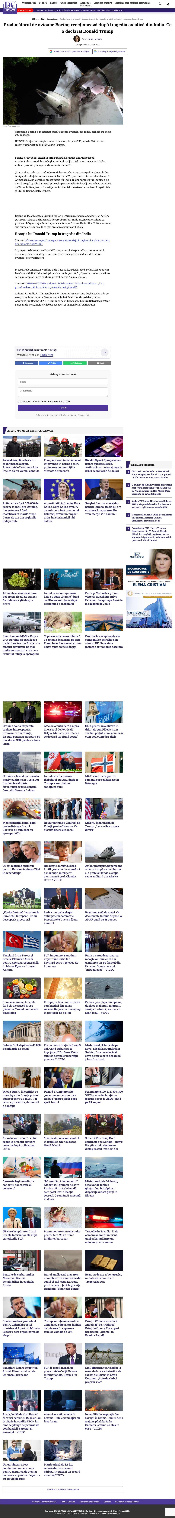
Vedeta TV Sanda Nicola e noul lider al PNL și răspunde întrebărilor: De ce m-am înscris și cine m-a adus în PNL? (151, 504)
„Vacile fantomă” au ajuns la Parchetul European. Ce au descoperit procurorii (21, 916)
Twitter (53, 363)
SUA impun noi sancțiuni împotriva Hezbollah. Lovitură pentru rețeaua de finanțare (61, 961)
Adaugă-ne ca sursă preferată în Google (71, 51)
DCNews (10, 7)
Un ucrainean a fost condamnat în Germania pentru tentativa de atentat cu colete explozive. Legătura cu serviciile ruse (21, 1471)
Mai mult (86, 5)
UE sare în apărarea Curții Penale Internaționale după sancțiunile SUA (20, 1235)
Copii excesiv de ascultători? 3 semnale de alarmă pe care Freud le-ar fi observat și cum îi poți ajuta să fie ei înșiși (63, 641)
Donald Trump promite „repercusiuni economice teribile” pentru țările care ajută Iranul (60, 1097)
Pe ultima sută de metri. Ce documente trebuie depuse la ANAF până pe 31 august (103, 916)
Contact (107, 1501)
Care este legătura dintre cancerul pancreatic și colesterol (18, 1184)
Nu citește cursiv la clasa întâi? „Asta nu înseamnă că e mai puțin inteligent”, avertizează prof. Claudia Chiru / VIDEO (62, 873)
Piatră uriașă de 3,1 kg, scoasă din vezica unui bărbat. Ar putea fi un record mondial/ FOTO (62, 1470)
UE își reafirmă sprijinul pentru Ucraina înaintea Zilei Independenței (21, 869)
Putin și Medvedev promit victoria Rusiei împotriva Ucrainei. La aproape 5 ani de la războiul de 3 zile (103, 598)
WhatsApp (77, 363)
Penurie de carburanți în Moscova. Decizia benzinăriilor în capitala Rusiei (18, 1280)
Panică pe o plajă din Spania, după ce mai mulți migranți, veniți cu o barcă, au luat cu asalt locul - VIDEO (103, 1007)
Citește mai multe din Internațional (63, 1489)
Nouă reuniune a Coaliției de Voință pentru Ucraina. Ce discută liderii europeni (62, 826)
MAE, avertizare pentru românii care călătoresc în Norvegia (102, 779)
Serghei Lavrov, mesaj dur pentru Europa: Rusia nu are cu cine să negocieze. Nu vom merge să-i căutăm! (103, 508)
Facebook (29, 363)
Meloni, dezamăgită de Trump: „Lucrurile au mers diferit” (102, 826)
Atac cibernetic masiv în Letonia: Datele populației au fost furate (62, 1417)
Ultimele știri (29, 2)
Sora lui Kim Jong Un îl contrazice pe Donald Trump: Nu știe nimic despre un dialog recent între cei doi (103, 1143)
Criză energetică (68, 2)
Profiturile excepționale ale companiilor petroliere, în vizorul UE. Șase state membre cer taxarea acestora (104, 641)
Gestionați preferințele (89, 1501)
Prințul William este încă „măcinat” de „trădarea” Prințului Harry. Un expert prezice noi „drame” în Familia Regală (102, 1328)
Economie (85, 2)
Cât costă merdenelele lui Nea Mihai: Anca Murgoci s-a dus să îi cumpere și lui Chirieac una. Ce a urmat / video (151, 474)
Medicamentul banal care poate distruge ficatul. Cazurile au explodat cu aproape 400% (19, 828)
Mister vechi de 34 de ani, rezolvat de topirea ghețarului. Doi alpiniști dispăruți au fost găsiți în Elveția (101, 1188)
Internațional (52, 19)
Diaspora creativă (103, 2)
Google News (46, 355)
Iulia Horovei (95, 38)
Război (53, 2)
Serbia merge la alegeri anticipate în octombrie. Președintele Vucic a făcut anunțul (61, 918)
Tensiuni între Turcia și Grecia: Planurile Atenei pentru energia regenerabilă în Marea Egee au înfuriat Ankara (21, 962)
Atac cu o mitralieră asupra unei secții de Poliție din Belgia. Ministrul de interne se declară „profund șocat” (61, 731)
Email (101, 363)
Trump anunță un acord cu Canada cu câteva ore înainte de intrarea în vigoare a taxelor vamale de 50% (62, 1326)
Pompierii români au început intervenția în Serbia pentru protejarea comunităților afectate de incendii (62, 465)
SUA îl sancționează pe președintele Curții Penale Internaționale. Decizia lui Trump (60, 1373)
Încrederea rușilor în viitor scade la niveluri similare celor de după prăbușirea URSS (20, 1143)
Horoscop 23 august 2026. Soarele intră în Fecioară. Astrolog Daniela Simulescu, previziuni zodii (152, 517)
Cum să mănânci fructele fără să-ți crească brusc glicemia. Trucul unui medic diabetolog (21, 1007)
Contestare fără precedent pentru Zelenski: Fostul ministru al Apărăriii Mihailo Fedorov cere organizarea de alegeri (21, 1328)
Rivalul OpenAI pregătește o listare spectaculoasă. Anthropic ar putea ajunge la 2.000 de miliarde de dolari (103, 465)
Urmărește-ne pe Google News (111, 51)
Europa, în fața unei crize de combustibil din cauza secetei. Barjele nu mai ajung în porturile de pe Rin (62, 1007)
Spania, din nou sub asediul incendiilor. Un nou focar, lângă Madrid (61, 1141)
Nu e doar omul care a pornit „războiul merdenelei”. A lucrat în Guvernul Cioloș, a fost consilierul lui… (79, 10)
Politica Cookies (68, 1501)
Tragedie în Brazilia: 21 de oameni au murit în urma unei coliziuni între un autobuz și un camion (101, 1237)
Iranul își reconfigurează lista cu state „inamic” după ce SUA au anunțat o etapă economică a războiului (61, 598)
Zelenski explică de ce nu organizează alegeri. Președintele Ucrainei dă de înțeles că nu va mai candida (21, 465)
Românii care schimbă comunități (132, 2)
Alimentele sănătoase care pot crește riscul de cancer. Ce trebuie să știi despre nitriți (20, 598)
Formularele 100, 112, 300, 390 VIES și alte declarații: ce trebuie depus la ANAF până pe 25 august (104, 1097)
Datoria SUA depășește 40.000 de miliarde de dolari (22, 1046)
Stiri (42, 19)
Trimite (63, 407)
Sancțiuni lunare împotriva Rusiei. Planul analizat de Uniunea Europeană (20, 1371)
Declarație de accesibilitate (127, 1501)
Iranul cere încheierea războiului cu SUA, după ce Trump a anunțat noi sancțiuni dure (61, 781)
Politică (43, 2)
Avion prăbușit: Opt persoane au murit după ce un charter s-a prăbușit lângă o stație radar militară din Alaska (103, 871)
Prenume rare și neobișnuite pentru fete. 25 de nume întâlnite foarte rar (62, 1235)
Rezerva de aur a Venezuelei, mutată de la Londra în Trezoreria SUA (103, 1278)
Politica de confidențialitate (44, 1501)
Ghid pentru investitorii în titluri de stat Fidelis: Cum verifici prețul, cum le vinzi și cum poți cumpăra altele (104, 731)
